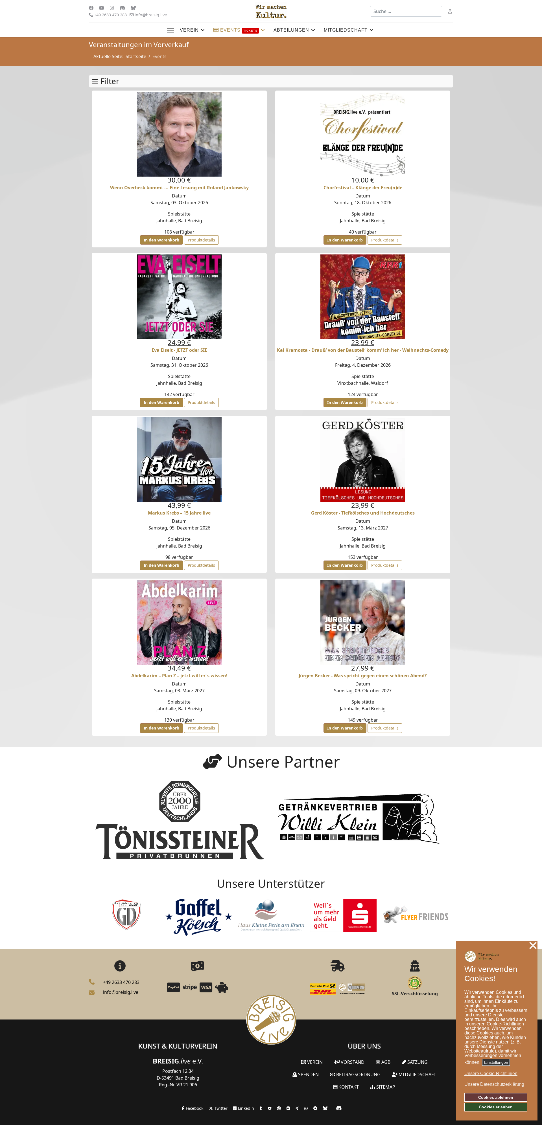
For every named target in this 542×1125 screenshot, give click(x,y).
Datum (179, 196)
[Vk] (122, 8)
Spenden (308, 1074)
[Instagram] (112, 8)
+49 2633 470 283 (110, 14)
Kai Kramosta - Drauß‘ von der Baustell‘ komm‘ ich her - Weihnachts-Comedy (363, 350)
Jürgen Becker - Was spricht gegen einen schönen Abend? (363, 676)
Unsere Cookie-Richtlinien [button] (490, 1073)
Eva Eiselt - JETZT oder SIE (179, 350)
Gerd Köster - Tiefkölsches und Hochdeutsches (363, 513)
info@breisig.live (151, 14)
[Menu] (170, 30)
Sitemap (385, 1087)
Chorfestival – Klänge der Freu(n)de (363, 187)
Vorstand (352, 1062)
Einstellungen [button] (496, 1062)
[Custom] (133, 8)
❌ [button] (533, 945)
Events (238, 30)
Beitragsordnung (358, 1074)
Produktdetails (201, 240)
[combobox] (406, 11)
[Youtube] (101, 8)
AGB (385, 1062)
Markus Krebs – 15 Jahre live (179, 513)
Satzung (417, 1062)
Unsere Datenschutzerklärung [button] (494, 1084)
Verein (189, 30)
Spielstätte (179, 214)
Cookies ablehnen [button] (495, 1097)
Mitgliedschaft (346, 30)
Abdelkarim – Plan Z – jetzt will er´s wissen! (179, 676)
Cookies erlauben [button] (496, 1107)
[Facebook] (91, 8)
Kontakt (348, 1087)
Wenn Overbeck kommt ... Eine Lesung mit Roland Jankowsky (179, 187)
